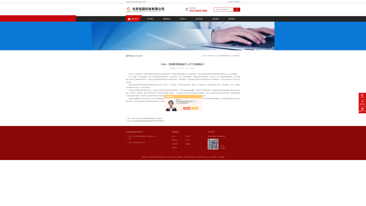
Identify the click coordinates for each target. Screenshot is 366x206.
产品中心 (183, 19)
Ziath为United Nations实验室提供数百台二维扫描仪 (146, 118)
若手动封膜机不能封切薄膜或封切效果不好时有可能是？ (148, 121)
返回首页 (231, 2)
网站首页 (135, 19)
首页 (204, 55)
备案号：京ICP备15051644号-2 (187, 157)
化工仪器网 (221, 157)
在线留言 (215, 19)
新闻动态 (166, 19)
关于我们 (150, 19)
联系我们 (237, 2)
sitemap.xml (206, 157)
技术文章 (199, 19)
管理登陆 (200, 157)
